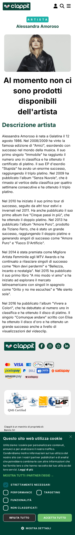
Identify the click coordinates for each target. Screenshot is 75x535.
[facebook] (42, 346)
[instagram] (50, 346)
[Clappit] (19, 347)
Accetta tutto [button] (55, 517)
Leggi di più (25, 469)
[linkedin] (67, 346)
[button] (37, 475)
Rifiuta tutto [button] (19, 517)
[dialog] (37, 483)
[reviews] (58, 346)
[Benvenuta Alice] (16, 6)
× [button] (70, 436)
